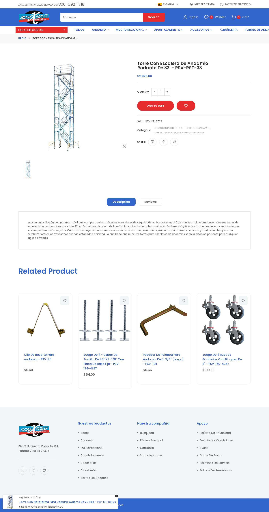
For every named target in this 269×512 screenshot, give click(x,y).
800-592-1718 (71, 4)
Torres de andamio (94, 478)
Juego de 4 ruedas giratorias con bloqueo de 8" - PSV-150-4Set (222, 359)
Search (154, 17)
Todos (85, 433)
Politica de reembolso (215, 470)
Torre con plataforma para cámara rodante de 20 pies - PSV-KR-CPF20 (67, 502)
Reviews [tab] (150, 202)
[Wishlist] (64, 300)
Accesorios (88, 463)
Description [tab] (121, 202)
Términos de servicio (214, 463)
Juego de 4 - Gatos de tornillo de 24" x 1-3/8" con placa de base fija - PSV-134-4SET (103, 362)
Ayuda (203, 448)
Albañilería (88, 470)
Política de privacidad (215, 433)
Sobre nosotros (151, 455)
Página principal (151, 440)
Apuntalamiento (92, 455)
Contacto (147, 448)
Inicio (22, 38)
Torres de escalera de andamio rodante (179, 132)
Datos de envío (210, 455)
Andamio (87, 440)
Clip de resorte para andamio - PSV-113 (39, 357)
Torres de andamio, (197, 128)
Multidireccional (92, 448)
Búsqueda (147, 433)
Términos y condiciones (216, 440)
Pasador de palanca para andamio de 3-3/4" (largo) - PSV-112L (163, 359)
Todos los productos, (168, 128)
